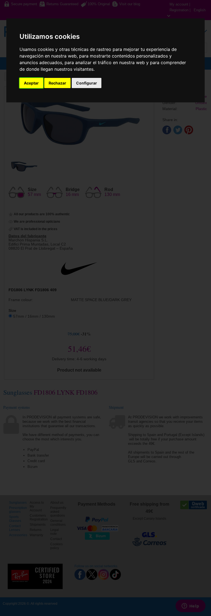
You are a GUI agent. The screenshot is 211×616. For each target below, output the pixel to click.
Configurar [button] (86, 83)
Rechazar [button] (57, 83)
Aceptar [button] (31, 83)
